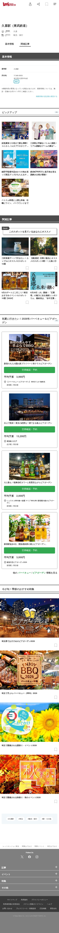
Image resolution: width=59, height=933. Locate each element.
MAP (16, 81)
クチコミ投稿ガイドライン (33, 904)
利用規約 (24, 899)
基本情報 (7, 56)
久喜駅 (11, 819)
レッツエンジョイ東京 (11, 846)
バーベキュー (24, 572)
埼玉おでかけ (52, 846)
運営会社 (53, 908)
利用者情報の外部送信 (11, 904)
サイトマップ (12, 899)
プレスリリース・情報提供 (26, 908)
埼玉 (21, 819)
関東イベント (39, 846)
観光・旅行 (33, 819)
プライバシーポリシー (39, 899)
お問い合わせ (7, 908)
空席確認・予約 (29, 370)
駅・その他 (47, 819)
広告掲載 (43, 908)
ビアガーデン (39, 572)
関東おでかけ (27, 846)
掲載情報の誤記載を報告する (46, 96)
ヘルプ (49, 904)
